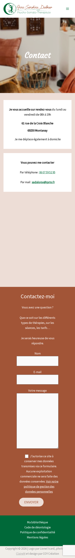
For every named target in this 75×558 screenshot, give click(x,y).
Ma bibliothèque (37, 522)
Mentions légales (37, 537)
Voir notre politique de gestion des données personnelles (41, 487)
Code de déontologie (37, 527)
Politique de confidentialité (37, 532)
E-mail (37, 372)
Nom (38, 353)
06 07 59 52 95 (47, 172)
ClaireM (20, 554)
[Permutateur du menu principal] (68, 9)
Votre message (37, 390)
